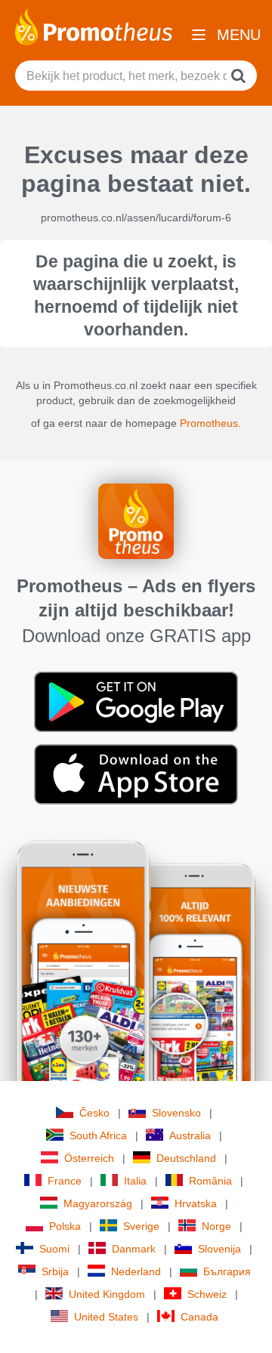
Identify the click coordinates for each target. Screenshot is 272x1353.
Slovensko (176, 1113)
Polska (65, 1226)
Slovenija (219, 1249)
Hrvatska (196, 1203)
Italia (135, 1181)
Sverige (141, 1226)
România (210, 1181)
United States (106, 1317)
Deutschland (186, 1158)
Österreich (89, 1158)
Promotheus (209, 423)
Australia (190, 1135)
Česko (94, 1113)
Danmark (134, 1249)
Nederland (136, 1271)
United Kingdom (107, 1294)
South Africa (98, 1135)
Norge (216, 1226)
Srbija (55, 1271)
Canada (199, 1317)
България (227, 1271)
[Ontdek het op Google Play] (136, 701)
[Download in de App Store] (136, 774)
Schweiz (207, 1294)
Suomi (54, 1249)
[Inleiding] (93, 26)
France (65, 1181)
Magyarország (97, 1203)
